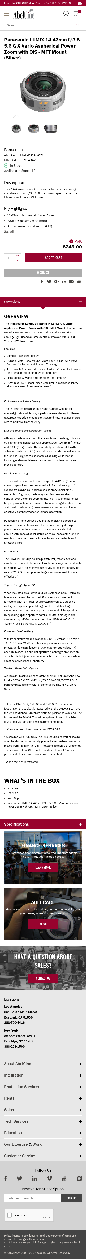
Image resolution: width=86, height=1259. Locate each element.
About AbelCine (17, 1063)
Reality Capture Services (53, 3)
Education (13, 1132)
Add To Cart (53, 258)
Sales (9, 1109)
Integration (13, 1075)
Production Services (21, 1086)
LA (33, 170)
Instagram (79, 1178)
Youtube (64, 1178)
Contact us (43, 978)
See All (9, 231)
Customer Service (19, 1155)
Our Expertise (16, 1144)
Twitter (19, 1178)
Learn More (43, 867)
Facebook (5, 1178)
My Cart (79, 12)
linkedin (34, 1178)
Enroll (43, 924)
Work (37, 1144)
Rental (10, 1098)
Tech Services (16, 1121)
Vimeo (49, 1178)
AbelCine (23, 14)
